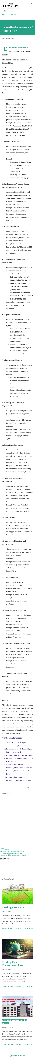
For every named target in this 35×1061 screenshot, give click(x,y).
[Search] (27, 3)
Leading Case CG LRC (14, 907)
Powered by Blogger (19, 1055)
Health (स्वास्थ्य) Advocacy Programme (12, 850)
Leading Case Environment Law (12, 963)
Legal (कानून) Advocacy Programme (11, 853)
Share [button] (28, 787)
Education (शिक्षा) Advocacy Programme (12, 851)
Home (4, 14)
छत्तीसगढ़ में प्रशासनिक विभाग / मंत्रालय (15, 1021)
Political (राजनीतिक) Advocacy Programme (13, 855)
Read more (29, 928)
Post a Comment (14, 928)
